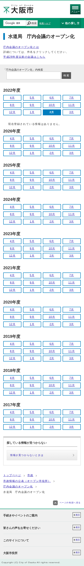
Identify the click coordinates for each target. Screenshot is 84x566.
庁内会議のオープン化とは (21, 47)
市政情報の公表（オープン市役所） (27, 481)
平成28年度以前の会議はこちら (24, 56)
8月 (12, 105)
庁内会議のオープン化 (18, 486)
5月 (32, 97)
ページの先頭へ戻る (70, 503)
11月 (71, 105)
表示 (78, 515)
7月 (71, 97)
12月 (12, 112)
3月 (71, 112)
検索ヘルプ (45, 23)
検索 (34, 23)
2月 (52, 153)
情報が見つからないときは (26, 455)
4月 (12, 97)
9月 (32, 105)
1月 (32, 112)
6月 (52, 97)
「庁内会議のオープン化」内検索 (23, 69)
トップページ (12, 475)
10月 (52, 105)
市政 (30, 475)
